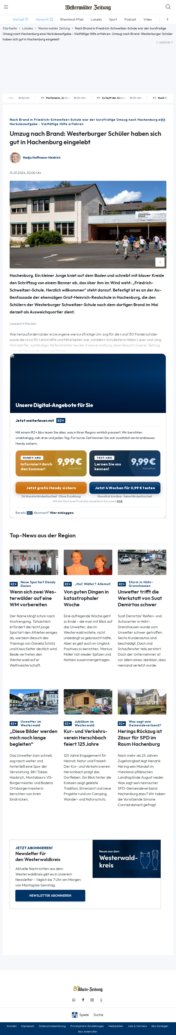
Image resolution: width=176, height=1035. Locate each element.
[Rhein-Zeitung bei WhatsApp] (74, 1000)
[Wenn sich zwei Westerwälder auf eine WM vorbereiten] (34, 562)
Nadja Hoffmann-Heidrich (41, 157)
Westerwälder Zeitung (54, 28)
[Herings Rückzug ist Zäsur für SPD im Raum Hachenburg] (142, 701)
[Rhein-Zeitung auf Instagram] (92, 1000)
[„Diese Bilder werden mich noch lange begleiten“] (34, 701)
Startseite (10, 28)
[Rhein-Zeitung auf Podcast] (101, 1000)
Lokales (27, 28)
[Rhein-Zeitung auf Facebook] (83, 1000)
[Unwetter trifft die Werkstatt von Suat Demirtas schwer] (142, 562)
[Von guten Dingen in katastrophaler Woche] (88, 562)
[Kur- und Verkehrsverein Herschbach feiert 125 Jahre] (88, 701)
